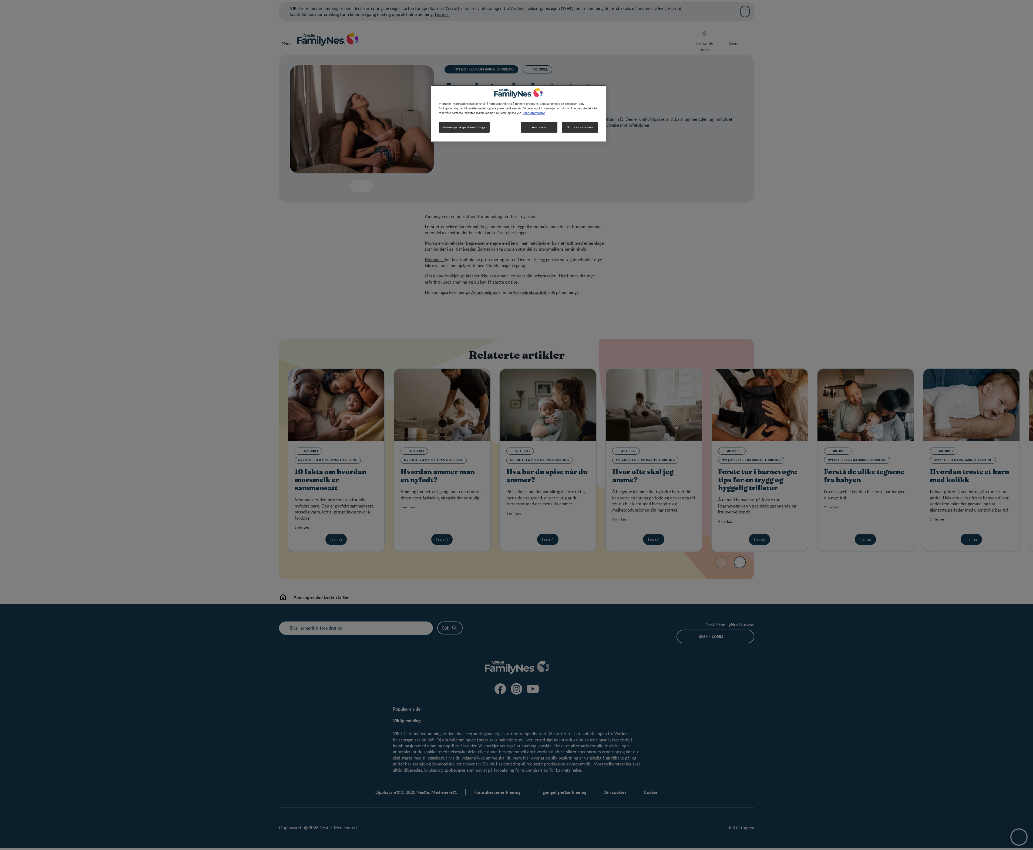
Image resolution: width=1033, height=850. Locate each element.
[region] (518, 113)
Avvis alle (539, 127)
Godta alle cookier (580, 127)
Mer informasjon (534, 112)
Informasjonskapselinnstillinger (464, 127)
